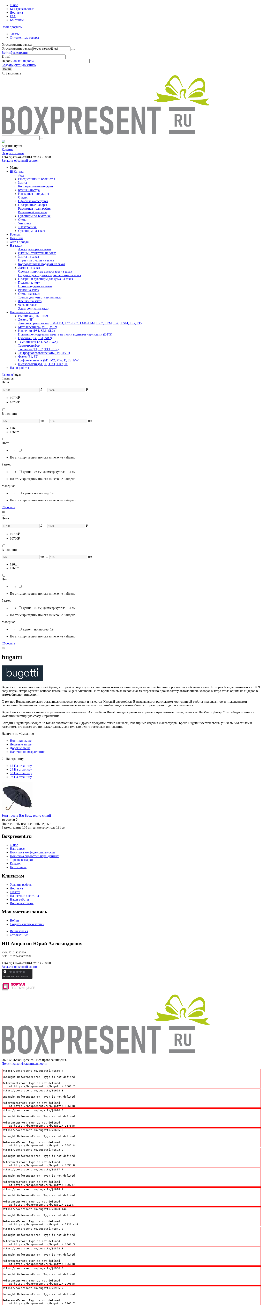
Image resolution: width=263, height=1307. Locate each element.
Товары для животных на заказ (39, 297)
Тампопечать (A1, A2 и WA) (38, 342)
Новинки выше (20, 740)
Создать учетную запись (19, 65)
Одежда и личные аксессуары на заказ (45, 271)
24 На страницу (21, 769)
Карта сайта (18, 867)
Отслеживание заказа (17, 48)
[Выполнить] (73, 49)
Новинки (16, 238)
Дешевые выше (20, 744)
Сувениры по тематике (34, 216)
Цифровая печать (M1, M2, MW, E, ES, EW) (48, 360)
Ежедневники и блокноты (36, 179)
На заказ (16, 245)
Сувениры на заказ (31, 230)
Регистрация (19, 52)
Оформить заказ (13, 153)
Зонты (22, 182)
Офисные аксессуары (33, 201)
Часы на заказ (27, 304)
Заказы (15, 34)
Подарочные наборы (32, 205)
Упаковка (24, 223)
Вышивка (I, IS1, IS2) (33, 316)
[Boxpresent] (106, 133)
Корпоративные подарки (35, 186)
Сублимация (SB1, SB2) (35, 338)
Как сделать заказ (22, 8)
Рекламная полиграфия (34, 208)
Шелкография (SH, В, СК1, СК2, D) (43, 364)
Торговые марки (21, 859)
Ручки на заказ (28, 290)
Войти (6, 52)
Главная (7, 374)
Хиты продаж (19, 242)
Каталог (15, 863)
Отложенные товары (24, 37)
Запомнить (13, 73)
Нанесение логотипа (24, 312)
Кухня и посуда (29, 190)
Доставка (16, 12)
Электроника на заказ (33, 308)
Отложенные (19, 935)
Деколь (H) (25, 319)
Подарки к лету (29, 282)
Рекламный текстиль (32, 212)
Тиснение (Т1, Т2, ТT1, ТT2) (38, 349)
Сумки (23, 219)
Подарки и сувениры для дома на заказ (45, 279)
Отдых (23, 197)
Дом (21, 175)
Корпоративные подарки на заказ (41, 264)
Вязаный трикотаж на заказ (37, 253)
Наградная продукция (33, 193)
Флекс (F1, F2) (28, 356)
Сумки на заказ (28, 293)
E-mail (6, 56)
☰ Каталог (17, 171)
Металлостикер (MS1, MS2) (37, 327)
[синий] (20, 450)
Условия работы (21, 884)
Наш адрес (17, 848)
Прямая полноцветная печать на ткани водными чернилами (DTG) (65, 334)
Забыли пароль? (23, 61)
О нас (14, 5)
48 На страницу (21, 773)
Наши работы (19, 367)
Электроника (27, 227)
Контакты (17, 20)
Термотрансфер (29, 345)
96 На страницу (21, 777)
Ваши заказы (19, 931)
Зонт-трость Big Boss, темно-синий (26, 815)
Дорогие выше (20, 748)
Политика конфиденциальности (32, 852)
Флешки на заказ (30, 301)
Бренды (15, 234)
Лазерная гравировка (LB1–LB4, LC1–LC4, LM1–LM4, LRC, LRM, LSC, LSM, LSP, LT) (80, 323)
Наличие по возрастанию (27, 751)
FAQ (13, 16)
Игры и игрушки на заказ (36, 260)
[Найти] (41, 138)
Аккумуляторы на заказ (34, 249)
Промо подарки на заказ (35, 286)
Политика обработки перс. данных (34, 856)
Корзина (7, 149)
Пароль (7, 61)
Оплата (15, 892)
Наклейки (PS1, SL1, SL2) (36, 330)
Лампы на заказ (29, 267)
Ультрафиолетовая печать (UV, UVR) (44, 353)
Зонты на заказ (28, 256)
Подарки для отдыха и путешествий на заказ (49, 275)
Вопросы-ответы (21, 903)
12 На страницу (21, 765)
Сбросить (8, 507)
